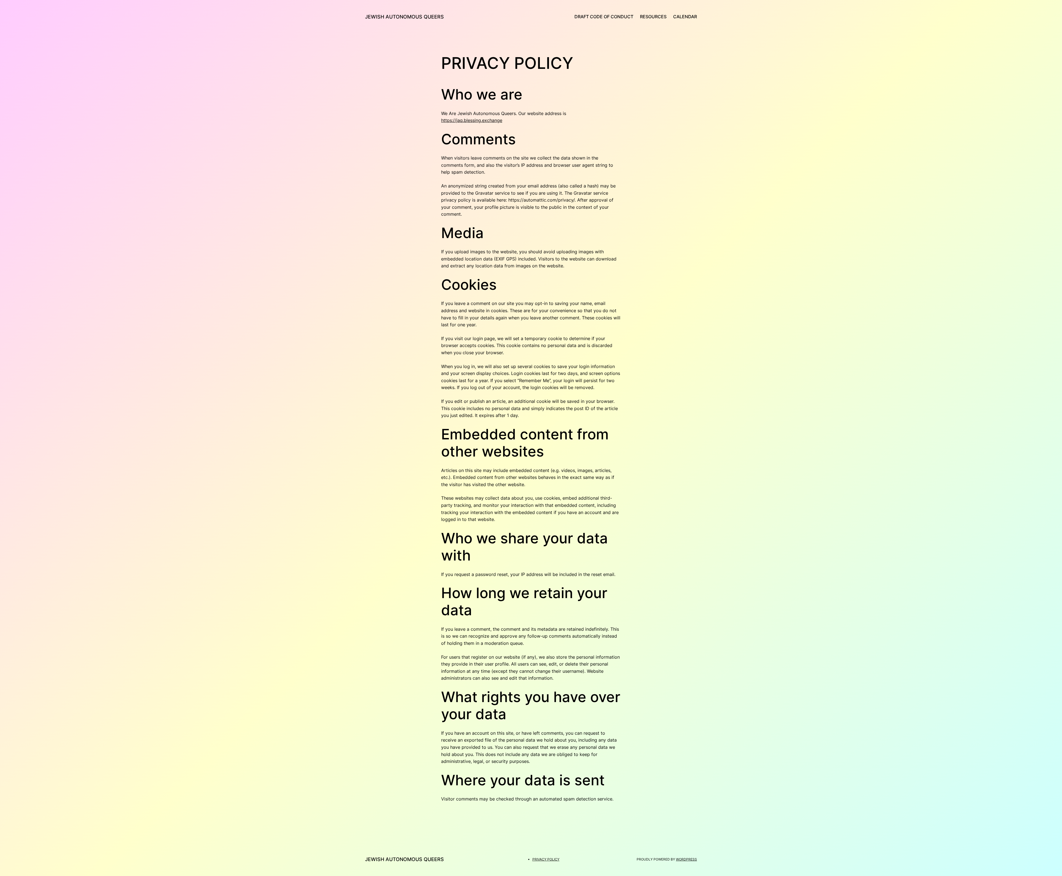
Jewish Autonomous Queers (404, 17)
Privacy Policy (545, 859)
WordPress (686, 859)
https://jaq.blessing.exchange (471, 120)
